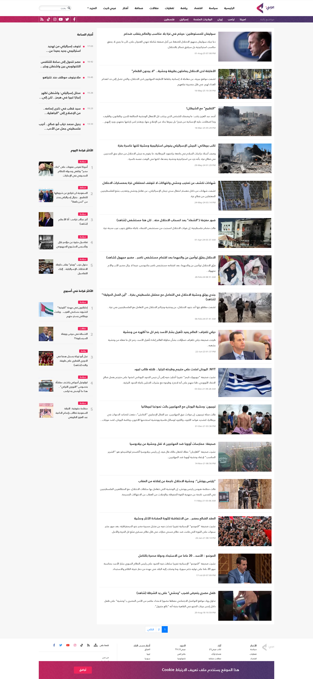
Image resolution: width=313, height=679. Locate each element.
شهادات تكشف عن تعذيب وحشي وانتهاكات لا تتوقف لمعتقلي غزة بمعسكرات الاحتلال (159, 183)
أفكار (125, 8)
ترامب (231, 19)
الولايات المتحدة (203, 19)
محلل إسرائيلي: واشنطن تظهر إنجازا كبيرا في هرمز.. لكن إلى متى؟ (61, 96)
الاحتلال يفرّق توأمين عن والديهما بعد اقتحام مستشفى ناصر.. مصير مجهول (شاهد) (161, 257)
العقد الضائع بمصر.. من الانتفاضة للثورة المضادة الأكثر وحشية (175, 518)
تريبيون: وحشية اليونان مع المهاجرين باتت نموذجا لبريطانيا (178, 406)
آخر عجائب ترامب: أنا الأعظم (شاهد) (73, 221)
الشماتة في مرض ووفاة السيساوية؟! (74, 336)
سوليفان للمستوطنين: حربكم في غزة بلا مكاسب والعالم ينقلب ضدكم (170, 33)
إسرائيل (184, 19)
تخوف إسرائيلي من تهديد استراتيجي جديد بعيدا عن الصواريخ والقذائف (64, 49)
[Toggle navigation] (69, 8)
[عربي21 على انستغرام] (54, 19)
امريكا (243, 19)
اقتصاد (198, 8)
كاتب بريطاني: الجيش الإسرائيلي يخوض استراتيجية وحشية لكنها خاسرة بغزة (167, 145)
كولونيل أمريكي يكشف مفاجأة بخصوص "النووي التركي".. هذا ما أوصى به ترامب (72, 387)
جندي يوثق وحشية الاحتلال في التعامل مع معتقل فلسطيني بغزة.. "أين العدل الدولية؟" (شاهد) (159, 297)
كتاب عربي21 (215, 649)
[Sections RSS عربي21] (95, 645)
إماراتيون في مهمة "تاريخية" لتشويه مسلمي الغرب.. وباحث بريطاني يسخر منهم (71, 312)
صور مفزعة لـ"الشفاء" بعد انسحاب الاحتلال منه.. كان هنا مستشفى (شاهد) (166, 220)
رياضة (184, 8)
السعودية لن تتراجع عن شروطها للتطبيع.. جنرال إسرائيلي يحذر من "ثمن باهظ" (71, 197)
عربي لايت (109, 8)
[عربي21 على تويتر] (67, 19)
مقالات (154, 8)
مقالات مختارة (215, 658)
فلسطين (169, 19)
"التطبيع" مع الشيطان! (201, 108)
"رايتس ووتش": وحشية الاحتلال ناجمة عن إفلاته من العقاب (177, 481)
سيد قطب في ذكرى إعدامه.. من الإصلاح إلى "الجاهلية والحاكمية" (62, 111)
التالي (150, 629)
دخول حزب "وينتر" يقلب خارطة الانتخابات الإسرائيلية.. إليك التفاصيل (72, 269)
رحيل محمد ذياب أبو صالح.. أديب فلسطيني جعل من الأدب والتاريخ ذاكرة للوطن (60, 127)
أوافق (83, 670)
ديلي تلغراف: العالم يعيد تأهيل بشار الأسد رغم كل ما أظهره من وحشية (169, 332)
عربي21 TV (180, 649)
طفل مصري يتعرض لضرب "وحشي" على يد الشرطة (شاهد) (176, 593)
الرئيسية (227, 8)
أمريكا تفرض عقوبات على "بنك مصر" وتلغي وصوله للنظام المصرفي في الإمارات (71, 171)
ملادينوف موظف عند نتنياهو (62, 77)
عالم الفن (181, 654)
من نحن (105, 657)
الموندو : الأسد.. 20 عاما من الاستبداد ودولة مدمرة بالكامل (177, 555)
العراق (147, 649)
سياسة (213, 8)
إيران (220, 19)
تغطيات (169, 8)
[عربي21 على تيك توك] (48, 19)
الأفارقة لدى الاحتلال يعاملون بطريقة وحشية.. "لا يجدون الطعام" (174, 71)
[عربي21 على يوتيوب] (61, 19)
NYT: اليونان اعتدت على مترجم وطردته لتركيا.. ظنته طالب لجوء (175, 369)
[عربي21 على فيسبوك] (74, 19)
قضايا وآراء (216, 654)
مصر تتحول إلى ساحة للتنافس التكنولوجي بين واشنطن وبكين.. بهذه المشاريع (60, 64)
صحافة (139, 8)
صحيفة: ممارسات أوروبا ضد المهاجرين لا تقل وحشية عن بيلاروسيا (173, 444)
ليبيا (148, 654)
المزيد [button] (93, 8)
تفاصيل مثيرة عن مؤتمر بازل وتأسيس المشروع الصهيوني (72, 244)
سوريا (147, 658)
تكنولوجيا (182, 658)
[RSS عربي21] (41, 19)
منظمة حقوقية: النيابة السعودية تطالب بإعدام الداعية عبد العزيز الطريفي (72, 413)
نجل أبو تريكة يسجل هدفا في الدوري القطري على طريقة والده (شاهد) (72, 360)
